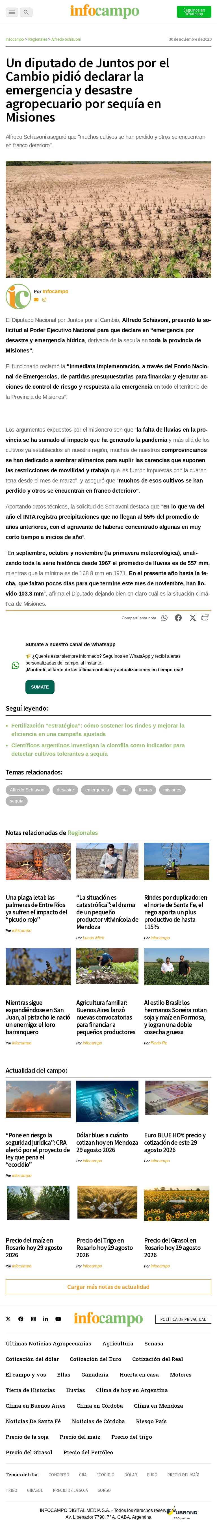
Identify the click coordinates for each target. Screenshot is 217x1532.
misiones (172, 789)
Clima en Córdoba (100, 1405)
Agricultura (117, 1343)
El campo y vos (26, 1374)
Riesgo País (151, 1421)
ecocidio (105, 1474)
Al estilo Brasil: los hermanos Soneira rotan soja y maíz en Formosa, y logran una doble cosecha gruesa (175, 1017)
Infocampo (15, 39)
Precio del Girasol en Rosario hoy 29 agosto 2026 (172, 1247)
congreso (59, 1474)
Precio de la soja (27, 1436)
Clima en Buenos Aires (36, 1405)
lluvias (145, 789)
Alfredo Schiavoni (66, 39)
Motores (181, 1374)
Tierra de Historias (30, 1389)
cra (82, 1474)
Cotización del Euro (95, 1358)
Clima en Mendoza (158, 1405)
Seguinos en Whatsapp (194, 11)
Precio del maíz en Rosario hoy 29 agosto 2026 (34, 1247)
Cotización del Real (157, 1358)
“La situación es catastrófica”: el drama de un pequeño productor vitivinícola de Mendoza (107, 912)
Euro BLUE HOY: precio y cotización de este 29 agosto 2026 (174, 1142)
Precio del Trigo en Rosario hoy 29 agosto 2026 (104, 1247)
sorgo (104, 1490)
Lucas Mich (93, 937)
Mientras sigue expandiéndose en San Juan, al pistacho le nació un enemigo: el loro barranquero (38, 1017)
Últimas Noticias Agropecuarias (48, 1343)
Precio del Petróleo (88, 1452)
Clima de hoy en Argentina (132, 1389)
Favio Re (159, 1042)
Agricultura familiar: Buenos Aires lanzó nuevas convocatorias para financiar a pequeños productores (105, 1017)
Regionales (37, 39)
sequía (16, 801)
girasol (35, 1490)
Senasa (153, 1343)
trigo (11, 1490)
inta (124, 789)
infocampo (21, 930)
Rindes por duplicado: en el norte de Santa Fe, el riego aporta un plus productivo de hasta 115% (175, 912)
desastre (65, 789)
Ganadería (94, 1374)
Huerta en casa (139, 1374)
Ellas (63, 1374)
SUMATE (40, 687)
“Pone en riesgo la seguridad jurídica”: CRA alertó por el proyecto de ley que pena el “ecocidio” (38, 1150)
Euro (152, 1474)
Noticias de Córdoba (98, 1421)
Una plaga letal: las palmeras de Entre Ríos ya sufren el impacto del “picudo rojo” (36, 908)
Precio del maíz (80, 1436)
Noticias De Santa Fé (33, 1421)
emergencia (97, 789)
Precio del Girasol (29, 1452)
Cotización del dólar (32, 1358)
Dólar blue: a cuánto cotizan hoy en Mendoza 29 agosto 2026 (107, 1142)
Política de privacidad (183, 1319)
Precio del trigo (131, 1436)
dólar (130, 1474)
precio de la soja (70, 1490)
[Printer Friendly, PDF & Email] (205, 619)
